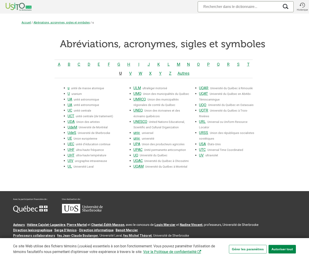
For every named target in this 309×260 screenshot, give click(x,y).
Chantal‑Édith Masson (107, 225)
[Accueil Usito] (13, 7)
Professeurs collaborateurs (34, 235)
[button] (302, 7)
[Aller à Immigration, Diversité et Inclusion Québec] (30, 211)
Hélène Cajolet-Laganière (46, 225)
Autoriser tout (282, 249)
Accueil (26, 22)
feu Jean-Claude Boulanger (77, 235)
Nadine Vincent (191, 225)
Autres (184, 73)
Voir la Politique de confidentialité (170, 252)
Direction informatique (96, 230)
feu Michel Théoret (137, 235)
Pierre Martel (77, 225)
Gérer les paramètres (248, 249)
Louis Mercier (165, 225)
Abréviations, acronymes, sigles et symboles (61, 22)
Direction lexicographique (32, 230)
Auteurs (19, 225)
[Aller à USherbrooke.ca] (82, 212)
